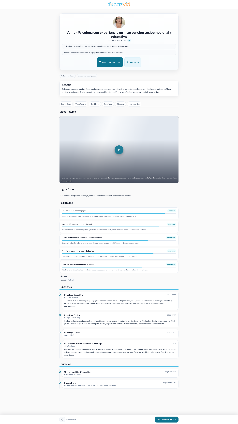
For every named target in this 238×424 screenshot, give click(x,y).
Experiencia (108, 104)
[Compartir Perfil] (62, 419)
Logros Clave (66, 104)
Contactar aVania (168, 419)
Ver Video (134, 62)
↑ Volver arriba (134, 104)
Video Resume (80, 104)
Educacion (120, 104)
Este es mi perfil (71, 420)
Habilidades (95, 104)
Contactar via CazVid (111, 62)
